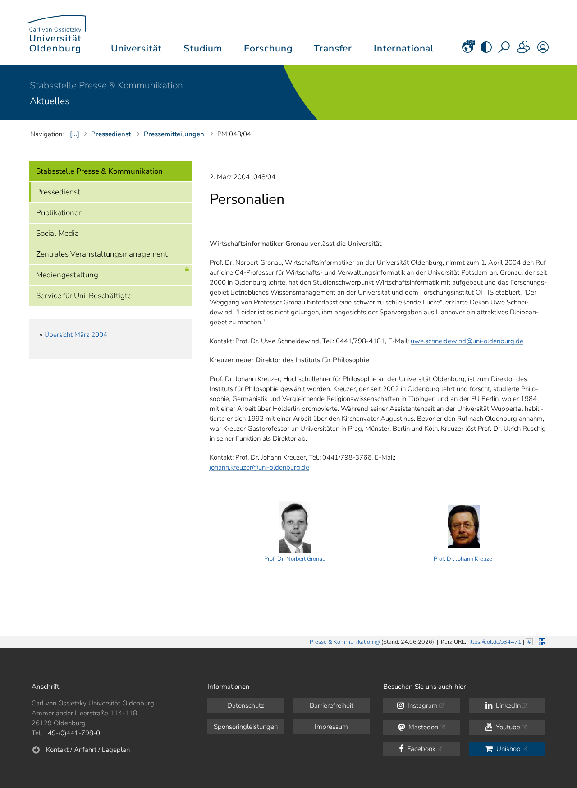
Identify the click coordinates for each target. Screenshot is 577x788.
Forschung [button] (268, 48)
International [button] (404, 48)
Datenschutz (245, 705)
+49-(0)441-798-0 (72, 732)
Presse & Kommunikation (341, 642)
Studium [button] (202, 48)
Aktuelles (49, 101)
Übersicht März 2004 (75, 334)
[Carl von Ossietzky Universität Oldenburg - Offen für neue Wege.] (56, 32)
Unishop (508, 748)
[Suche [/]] (504, 50)
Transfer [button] (333, 48)
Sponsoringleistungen (246, 726)
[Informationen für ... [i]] (524, 50)
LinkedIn (507, 705)
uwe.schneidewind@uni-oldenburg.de (467, 341)
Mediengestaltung (67, 275)
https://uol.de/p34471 (494, 642)
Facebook (420, 748)
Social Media (57, 233)
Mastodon (422, 727)
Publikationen (59, 212)
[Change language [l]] (467, 50)
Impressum (331, 726)
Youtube (507, 727)
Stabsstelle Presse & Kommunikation (106, 85)
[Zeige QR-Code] (541, 641)
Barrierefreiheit (331, 705)
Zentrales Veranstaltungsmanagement (102, 254)
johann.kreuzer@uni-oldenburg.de (259, 467)
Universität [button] (136, 48)
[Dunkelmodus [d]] (486, 50)
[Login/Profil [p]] (543, 50)
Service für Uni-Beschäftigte (84, 295)
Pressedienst (58, 192)
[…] (74, 133)
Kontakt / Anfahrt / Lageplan (88, 749)
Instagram (422, 705)
